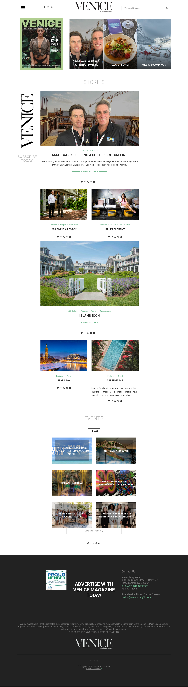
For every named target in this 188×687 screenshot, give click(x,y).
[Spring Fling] (115, 355)
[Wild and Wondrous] (120, 44)
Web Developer (94, 669)
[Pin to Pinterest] (91, 182)
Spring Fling (115, 380)
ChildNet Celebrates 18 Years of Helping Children (116, 515)
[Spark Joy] (63, 355)
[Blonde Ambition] (154, 44)
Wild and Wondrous (120, 65)
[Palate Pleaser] (86, 44)
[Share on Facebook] (84, 182)
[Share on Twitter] (88, 182)
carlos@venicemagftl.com (136, 597)
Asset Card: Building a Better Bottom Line (89, 155)
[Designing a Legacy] (63, 204)
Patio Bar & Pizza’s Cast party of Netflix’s (72, 450)
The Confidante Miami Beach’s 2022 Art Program (116, 483)
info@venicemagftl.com (135, 585)
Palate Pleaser (86, 65)
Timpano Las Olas (71, 483)
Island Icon (89, 316)
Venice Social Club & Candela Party (71, 515)
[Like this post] (82, 182)
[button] (74, 44)
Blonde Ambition (154, 65)
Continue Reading (89, 172)
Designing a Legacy (64, 229)
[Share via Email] (94, 182)
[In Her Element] (115, 204)
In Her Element (115, 229)
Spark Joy (64, 380)
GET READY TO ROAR (116, 450)
